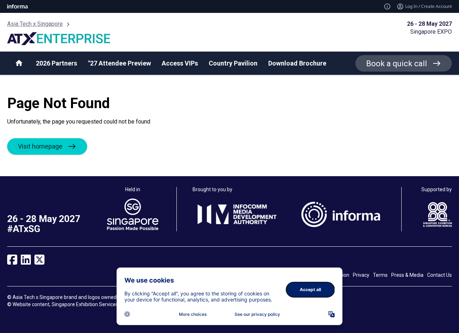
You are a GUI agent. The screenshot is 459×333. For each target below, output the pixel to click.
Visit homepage (40, 146)
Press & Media (407, 275)
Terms (380, 275)
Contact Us (439, 275)
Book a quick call (396, 63)
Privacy (361, 275)
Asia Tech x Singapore (35, 23)
